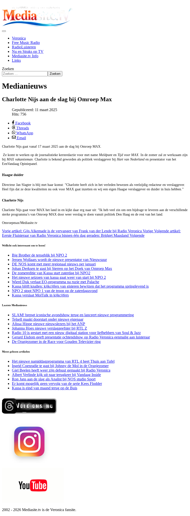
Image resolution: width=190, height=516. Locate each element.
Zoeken (8, 69)
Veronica (19, 38)
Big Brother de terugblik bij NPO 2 (39, 255)
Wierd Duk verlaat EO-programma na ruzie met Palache (55, 282)
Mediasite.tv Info (25, 56)
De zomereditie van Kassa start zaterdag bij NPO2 (51, 273)
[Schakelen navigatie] (4, 31)
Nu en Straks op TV (28, 51)
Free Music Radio (26, 42)
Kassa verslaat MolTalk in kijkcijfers (40, 295)
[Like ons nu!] (30, 416)
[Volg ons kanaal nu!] (33, 501)
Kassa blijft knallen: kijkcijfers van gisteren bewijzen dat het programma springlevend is (80, 286)
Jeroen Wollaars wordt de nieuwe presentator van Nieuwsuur (59, 260)
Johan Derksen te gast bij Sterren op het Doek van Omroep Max (62, 268)
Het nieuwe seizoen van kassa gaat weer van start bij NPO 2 (59, 277)
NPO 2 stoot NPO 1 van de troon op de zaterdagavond (54, 291)
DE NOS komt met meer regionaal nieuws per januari (54, 264)
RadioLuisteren (24, 47)
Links (16, 60)
